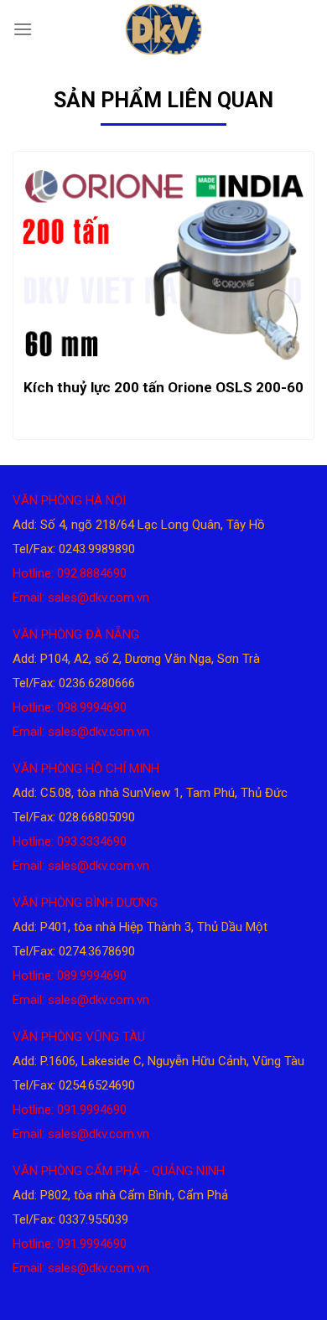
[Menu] (23, 28)
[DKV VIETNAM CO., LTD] (163, 29)
